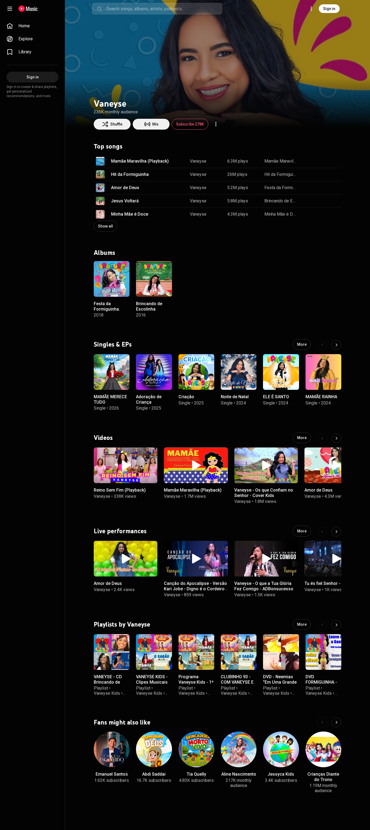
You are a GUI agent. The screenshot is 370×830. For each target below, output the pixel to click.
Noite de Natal (235, 397)
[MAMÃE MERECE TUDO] (111, 372)
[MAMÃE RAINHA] (323, 372)
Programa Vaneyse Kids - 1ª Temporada (195, 682)
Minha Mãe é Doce (129, 214)
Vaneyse (198, 161)
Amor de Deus (125, 187)
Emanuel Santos (112, 774)
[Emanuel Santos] (111, 749)
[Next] (336, 344)
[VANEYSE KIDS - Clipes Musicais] (154, 652)
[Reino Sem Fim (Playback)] (125, 465)
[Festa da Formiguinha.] (111, 279)
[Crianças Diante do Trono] (323, 749)
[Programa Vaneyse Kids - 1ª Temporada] (196, 652)
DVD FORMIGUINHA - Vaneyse (321, 682)
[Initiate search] (99, 8)
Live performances (120, 531)
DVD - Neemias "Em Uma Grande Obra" (280, 682)
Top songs (108, 146)
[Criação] (196, 372)
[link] (32, 25)
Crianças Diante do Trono (323, 777)
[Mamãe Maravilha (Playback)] (196, 465)
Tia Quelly (196, 774)
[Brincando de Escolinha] (154, 279)
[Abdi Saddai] (154, 749)
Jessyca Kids (281, 774)
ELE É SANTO (276, 397)
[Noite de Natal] (239, 372)
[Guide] (10, 8)
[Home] (28, 8)
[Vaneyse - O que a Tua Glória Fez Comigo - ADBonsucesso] (266, 559)
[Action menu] (215, 124)
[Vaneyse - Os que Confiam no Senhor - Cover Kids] (266, 465)
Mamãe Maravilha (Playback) (140, 161)
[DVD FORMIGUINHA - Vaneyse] (323, 652)
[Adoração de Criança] (154, 372)
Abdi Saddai (153, 774)
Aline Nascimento (238, 774)
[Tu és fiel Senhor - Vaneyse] (336, 559)
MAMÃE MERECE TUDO (110, 399)
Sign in (329, 8)
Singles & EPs (113, 344)
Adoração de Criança (148, 399)
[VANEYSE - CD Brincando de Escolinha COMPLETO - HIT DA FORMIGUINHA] (111, 652)
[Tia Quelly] (196, 749)
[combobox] (164, 8)
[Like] (307, 161)
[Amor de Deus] (336, 465)
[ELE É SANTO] (281, 372)
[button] (100, 161)
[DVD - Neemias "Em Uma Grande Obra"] (281, 652)
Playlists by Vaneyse (122, 624)
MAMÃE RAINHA (321, 397)
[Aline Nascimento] (239, 749)
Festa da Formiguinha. (281, 187)
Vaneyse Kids (107, 693)
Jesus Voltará (125, 200)
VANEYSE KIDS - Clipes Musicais (152, 679)
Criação (186, 397)
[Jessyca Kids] (281, 749)
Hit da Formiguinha (130, 174)
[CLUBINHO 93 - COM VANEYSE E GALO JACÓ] (239, 652)
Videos (103, 438)
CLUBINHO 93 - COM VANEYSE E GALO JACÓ (237, 682)
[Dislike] (318, 161)
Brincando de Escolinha (281, 200)
